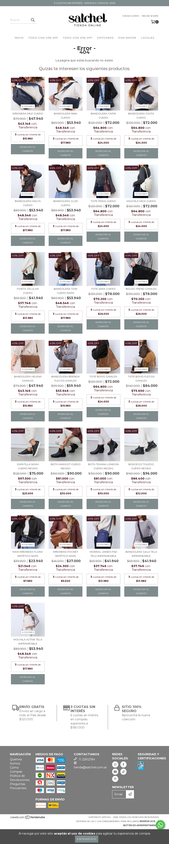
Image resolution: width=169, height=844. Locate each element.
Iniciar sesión (150, 16)
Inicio (19, 37)
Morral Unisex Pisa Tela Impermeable (103, 553)
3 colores (141, 194)
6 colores (28, 106)
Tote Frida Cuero (103, 201)
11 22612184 (87, 759)
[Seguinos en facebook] (123, 764)
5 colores (103, 106)
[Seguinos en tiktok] (123, 772)
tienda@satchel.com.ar (90, 767)
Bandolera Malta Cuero (28, 203)
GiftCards (105, 37)
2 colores (66, 369)
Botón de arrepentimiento (141, 825)
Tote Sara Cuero (103, 288)
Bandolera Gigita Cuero (141, 115)
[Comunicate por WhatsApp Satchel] (160, 825)
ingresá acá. (148, 821)
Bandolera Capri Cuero (103, 115)
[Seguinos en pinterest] (115, 779)
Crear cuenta (130, 16)
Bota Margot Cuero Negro (66, 466)
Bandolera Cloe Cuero (65, 203)
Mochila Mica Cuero (141, 201)
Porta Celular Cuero (28, 290)
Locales (147, 37)
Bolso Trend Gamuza (141, 288)
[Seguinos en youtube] (115, 772)
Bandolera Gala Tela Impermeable (141, 553)
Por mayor (127, 37)
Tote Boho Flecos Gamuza (141, 378)
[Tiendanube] (28, 818)
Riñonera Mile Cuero (28, 113)
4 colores (103, 194)
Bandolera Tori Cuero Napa (65, 290)
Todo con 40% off (43, 37)
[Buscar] (32, 20)
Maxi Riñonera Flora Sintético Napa (28, 553)
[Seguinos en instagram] (115, 764)
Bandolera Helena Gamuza (28, 378)
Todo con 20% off (77, 37)
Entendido (86, 839)
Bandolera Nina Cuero (65, 115)
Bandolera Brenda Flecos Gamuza (65, 378)
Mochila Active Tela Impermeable (27, 641)
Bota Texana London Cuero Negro (103, 466)
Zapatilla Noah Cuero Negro (28, 466)
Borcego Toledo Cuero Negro (141, 466)
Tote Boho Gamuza (103, 376)
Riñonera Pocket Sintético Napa (65, 553)
